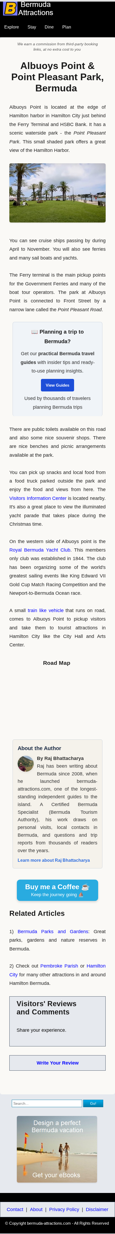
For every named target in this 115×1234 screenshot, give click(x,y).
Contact (15, 1209)
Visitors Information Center (38, 498)
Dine (49, 27)
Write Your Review (58, 1063)
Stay (32, 27)
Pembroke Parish (59, 966)
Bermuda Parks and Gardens (53, 931)
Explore (11, 27)
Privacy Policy (64, 1209)
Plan (66, 27)
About (36, 1209)
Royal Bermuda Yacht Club (39, 550)
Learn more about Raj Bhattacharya (54, 860)
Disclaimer (97, 1209)
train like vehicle (46, 610)
